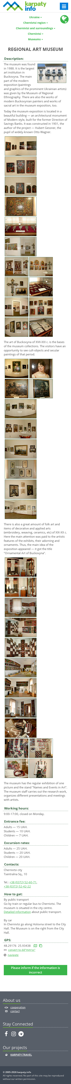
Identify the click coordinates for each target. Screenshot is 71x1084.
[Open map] (35, 946)
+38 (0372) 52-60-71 (23, 882)
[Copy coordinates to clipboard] (40, 946)
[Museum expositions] (21, 146)
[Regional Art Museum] (51, 73)
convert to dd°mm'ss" (21, 950)
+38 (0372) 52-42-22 (17, 886)
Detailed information (17, 912)
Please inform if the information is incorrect (35, 970)
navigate (13, 955)
